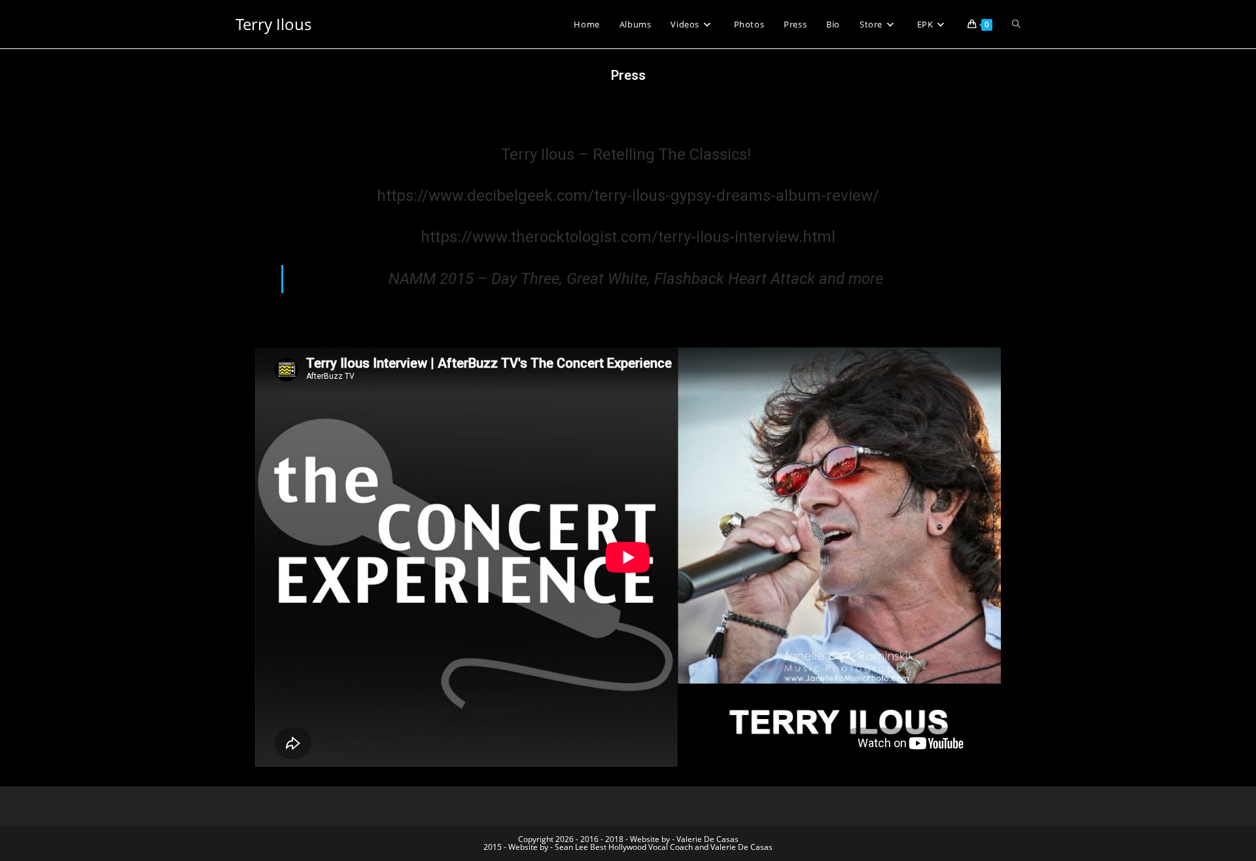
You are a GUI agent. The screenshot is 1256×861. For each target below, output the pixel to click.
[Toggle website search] (1016, 24)
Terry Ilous (273, 24)
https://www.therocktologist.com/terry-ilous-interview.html (628, 237)
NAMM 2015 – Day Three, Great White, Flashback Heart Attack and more (636, 279)
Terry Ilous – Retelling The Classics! (628, 154)
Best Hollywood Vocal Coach (641, 846)
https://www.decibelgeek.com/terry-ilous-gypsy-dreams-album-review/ (628, 195)
